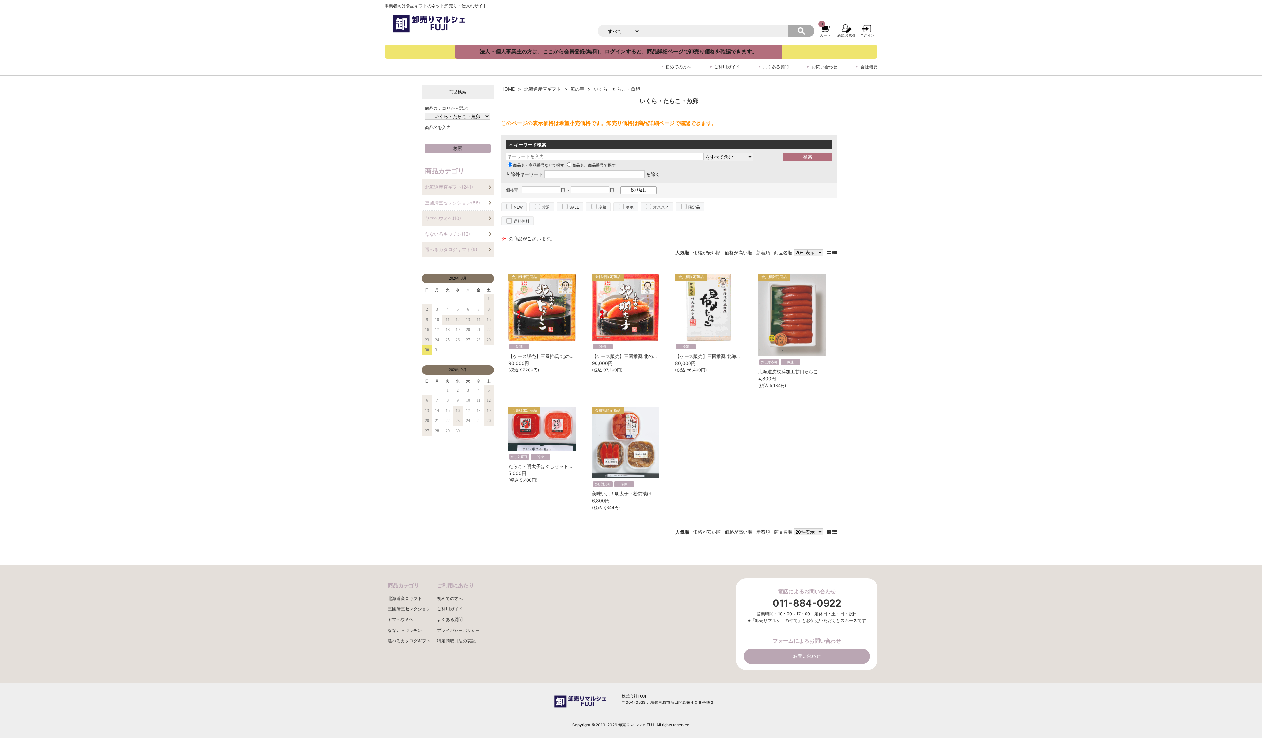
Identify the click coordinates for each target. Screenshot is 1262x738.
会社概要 (868, 66)
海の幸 (577, 89)
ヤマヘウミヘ (400, 619)
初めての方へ (678, 66)
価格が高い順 (738, 252)
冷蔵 (602, 207)
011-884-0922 (807, 603)
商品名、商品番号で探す (594, 165)
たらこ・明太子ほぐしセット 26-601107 (552, 466)
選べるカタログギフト (409, 640)
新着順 (763, 252)
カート (825, 35)
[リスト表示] (834, 252)
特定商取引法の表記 (456, 640)
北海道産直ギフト (542, 89)
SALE (574, 207)
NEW (518, 207)
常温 (546, 207)
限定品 (694, 207)
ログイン (867, 35)
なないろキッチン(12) (447, 234)
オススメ (661, 207)
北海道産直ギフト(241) (449, 187)
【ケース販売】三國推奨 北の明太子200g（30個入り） (649, 356)
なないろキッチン (405, 630)
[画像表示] (829, 252)
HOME (508, 89)
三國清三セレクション (409, 609)
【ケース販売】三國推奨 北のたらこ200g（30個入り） (566, 356)
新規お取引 (846, 35)
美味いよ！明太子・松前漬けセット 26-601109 (643, 493)
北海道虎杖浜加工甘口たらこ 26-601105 (802, 371)
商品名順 (783, 252)
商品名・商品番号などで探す (538, 165)
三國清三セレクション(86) (452, 202)
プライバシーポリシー (458, 630)
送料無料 (521, 221)
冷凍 (630, 207)
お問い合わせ (824, 66)
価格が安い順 (707, 252)
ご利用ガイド (727, 66)
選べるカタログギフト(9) (451, 249)
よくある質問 (776, 66)
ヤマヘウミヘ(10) (443, 218)
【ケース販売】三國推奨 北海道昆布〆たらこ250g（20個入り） (741, 356)
